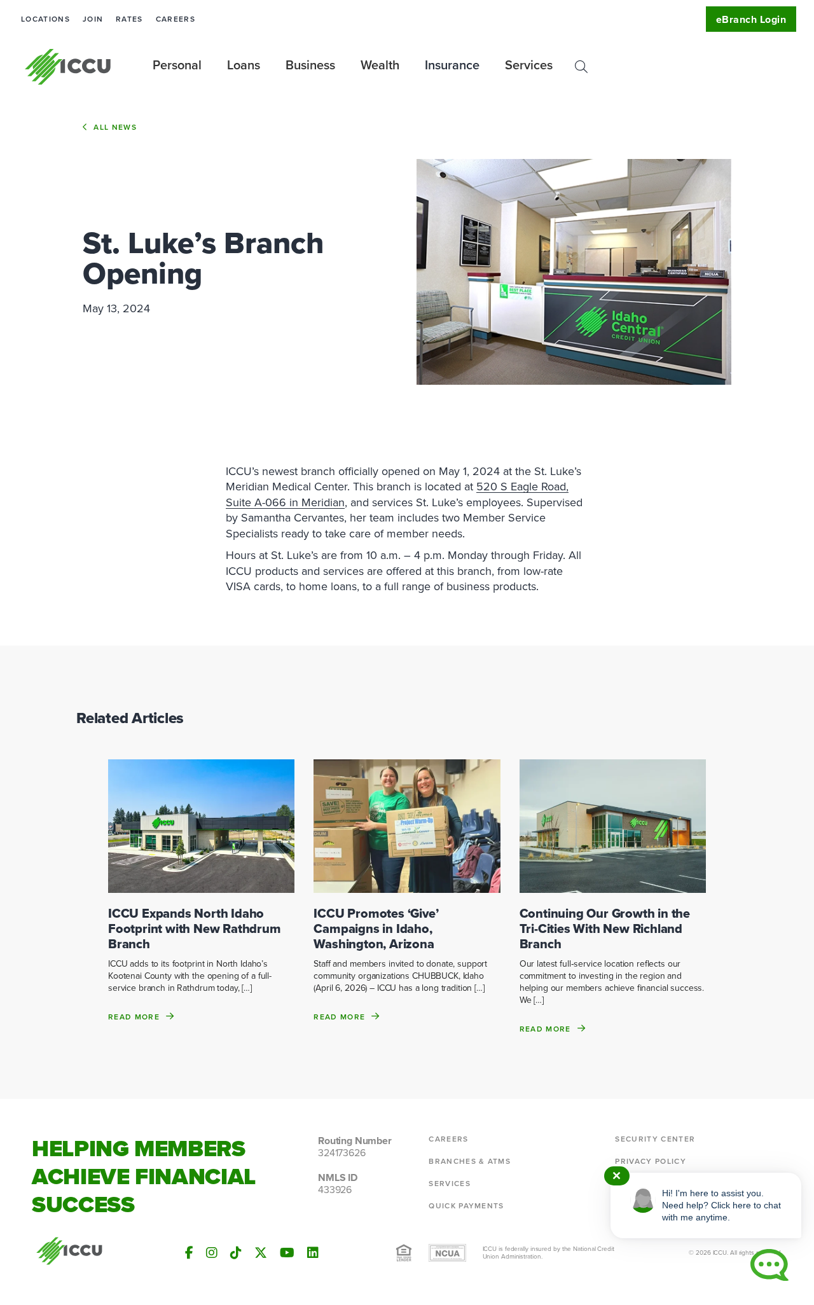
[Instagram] (212, 1252)
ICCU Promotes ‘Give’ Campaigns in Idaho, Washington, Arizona (376, 928)
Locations (45, 19)
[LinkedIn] (313, 1252)
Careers (175, 19)
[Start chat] (769, 1265)
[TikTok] (236, 1252)
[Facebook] (189, 1252)
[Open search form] (581, 67)
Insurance (452, 64)
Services (450, 1183)
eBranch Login (751, 19)
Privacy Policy (650, 1161)
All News (115, 127)
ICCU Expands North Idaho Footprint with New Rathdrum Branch (194, 928)
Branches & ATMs (470, 1161)
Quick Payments (466, 1206)
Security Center (655, 1139)
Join (93, 19)
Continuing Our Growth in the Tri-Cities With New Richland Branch (605, 928)
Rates (129, 19)
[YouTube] (287, 1252)
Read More (134, 1016)
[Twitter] (260, 1252)
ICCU (68, 67)
